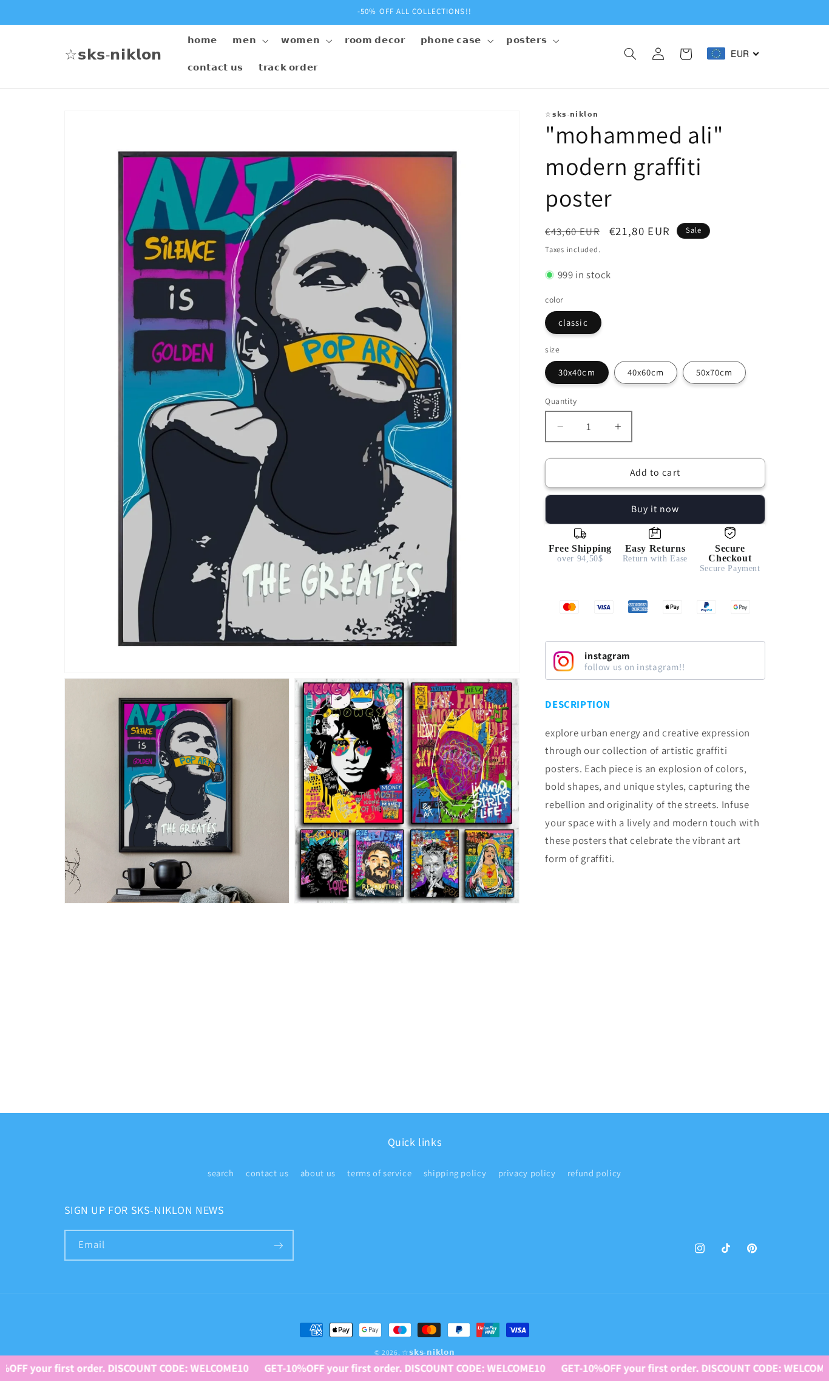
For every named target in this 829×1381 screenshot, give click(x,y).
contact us (267, 1173)
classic (572, 322)
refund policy (594, 1173)
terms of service (379, 1173)
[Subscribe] (278, 1245)
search (221, 1173)
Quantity (561, 401)
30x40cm (576, 372)
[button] (249, 40)
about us (318, 1173)
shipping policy (455, 1173)
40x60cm (646, 372)
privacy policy (527, 1173)
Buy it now (655, 508)
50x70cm (714, 372)
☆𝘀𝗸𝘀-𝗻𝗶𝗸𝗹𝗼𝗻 (428, 1352)
